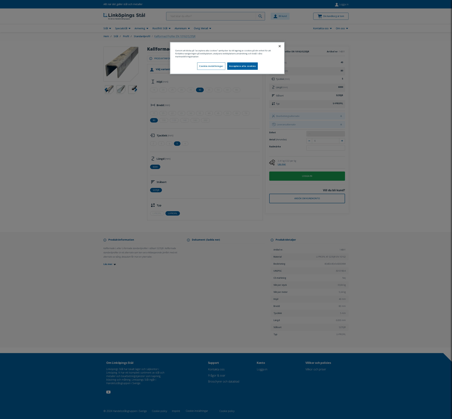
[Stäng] (280, 46)
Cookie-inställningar (211, 66)
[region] (227, 58)
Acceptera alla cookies (242, 66)
